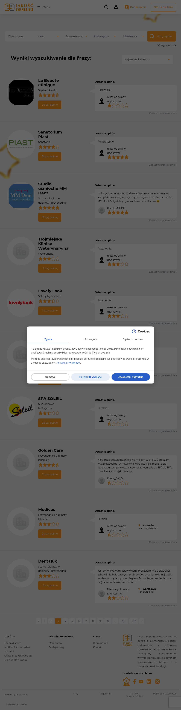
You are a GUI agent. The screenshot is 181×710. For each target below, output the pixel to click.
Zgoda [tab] (48, 339)
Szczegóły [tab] (90, 339)
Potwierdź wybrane (90, 377)
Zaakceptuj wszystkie (130, 377)
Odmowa (50, 377)
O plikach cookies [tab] (133, 339)
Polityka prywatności (68, 362)
